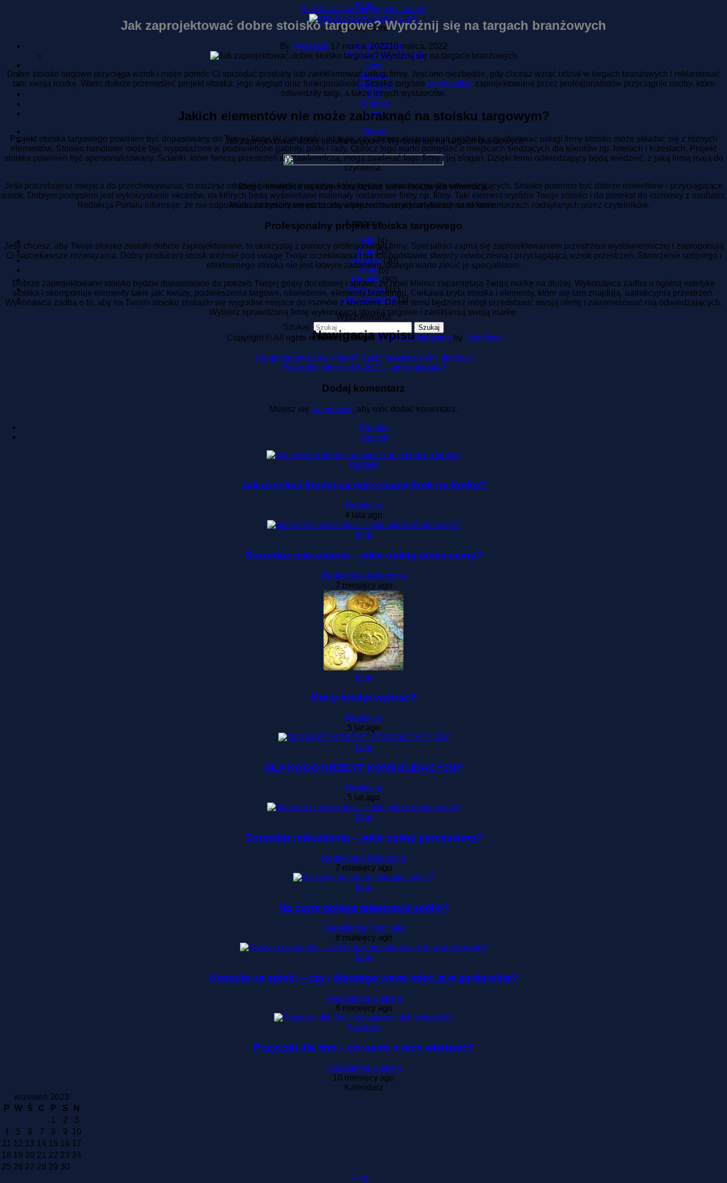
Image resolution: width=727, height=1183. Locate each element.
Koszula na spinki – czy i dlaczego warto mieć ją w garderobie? (364, 977)
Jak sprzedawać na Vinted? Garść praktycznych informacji (363, 357)
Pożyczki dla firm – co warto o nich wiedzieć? (363, 1047)
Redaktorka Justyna (363, 998)
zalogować (331, 409)
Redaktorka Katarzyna (363, 575)
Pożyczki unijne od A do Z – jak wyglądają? (363, 367)
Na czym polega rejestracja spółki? (363, 907)
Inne (364, 887)
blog (364, 4)
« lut (359, 1177)
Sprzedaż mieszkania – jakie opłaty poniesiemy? (363, 555)
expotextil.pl (450, 83)
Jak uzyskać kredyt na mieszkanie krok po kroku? (363, 484)
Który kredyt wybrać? (363, 697)
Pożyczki (363, 1027)
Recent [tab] (374, 436)
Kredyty (363, 464)
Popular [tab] (374, 427)
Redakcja (310, 46)
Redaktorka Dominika (363, 928)
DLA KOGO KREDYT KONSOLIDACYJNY (363, 767)
